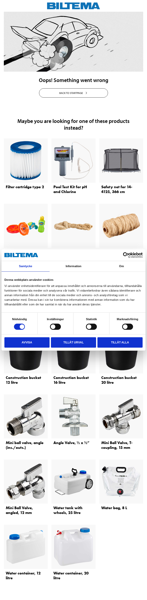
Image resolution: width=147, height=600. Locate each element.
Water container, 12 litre (23, 575)
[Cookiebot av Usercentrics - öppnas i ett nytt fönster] (126, 255)
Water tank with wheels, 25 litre (67, 510)
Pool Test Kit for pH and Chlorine (70, 189)
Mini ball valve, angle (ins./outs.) (24, 445)
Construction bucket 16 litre (71, 380)
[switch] (55, 327)
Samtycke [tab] (25, 266)
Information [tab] (73, 266)
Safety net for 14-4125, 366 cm (116, 189)
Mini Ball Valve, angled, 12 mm (19, 510)
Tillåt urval (73, 342)
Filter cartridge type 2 (25, 186)
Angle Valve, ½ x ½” (71, 442)
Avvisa (27, 342)
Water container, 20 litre (71, 575)
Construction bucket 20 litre (119, 380)
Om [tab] (121, 266)
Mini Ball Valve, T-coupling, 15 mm (116, 445)
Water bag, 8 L (114, 507)
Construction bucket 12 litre (23, 380)
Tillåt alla (120, 342)
